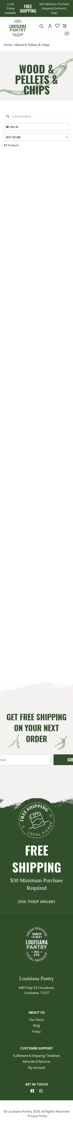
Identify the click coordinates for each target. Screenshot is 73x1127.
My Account (36, 1067)
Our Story (36, 1020)
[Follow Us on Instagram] (41, 1091)
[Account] (50, 26)
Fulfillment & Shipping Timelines (36, 1056)
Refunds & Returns (36, 1061)
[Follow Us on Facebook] (32, 1091)
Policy (36, 1031)
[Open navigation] (67, 33)
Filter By (14, 127)
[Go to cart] (64, 26)
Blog (36, 1025)
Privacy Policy (37, 1116)
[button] (36, 137)
